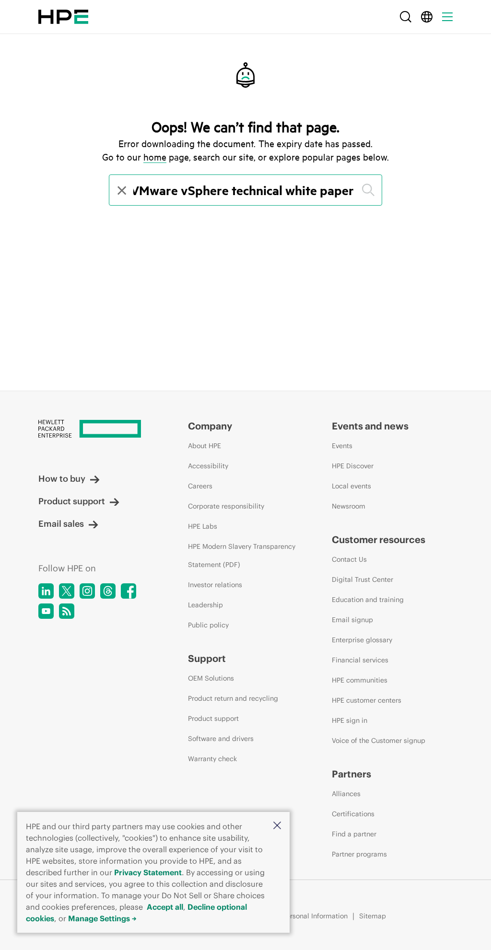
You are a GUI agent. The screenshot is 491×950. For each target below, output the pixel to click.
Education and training (368, 599)
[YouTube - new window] (46, 611)
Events (342, 445)
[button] (277, 826)
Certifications (353, 814)
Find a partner (354, 834)
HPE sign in (349, 720)
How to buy (61, 478)
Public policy (208, 625)
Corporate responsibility (226, 506)
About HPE (204, 445)
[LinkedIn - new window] (46, 591)
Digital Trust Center (362, 579)
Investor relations (215, 584)
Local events (351, 486)
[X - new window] (66, 591)
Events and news (370, 426)
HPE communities (359, 680)
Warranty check (212, 758)
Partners (351, 774)
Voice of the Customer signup (378, 740)
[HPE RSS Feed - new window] (66, 611)
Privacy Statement (148, 872)
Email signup (352, 619)
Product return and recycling (233, 698)
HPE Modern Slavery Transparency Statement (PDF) (241, 555)
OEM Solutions (211, 678)
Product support (71, 501)
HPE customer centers (366, 700)
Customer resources (378, 539)
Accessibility (208, 466)
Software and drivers (221, 738)
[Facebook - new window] (128, 591)
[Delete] (121, 190)
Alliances (346, 793)
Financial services (360, 660)
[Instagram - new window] (87, 591)
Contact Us (349, 559)
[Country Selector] (427, 17)
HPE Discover (353, 466)
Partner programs (359, 854)
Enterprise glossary (362, 640)
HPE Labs (202, 526)
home (154, 156)
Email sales (61, 523)
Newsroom (348, 506)
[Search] (405, 17)
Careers (200, 486)
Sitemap (372, 916)
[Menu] (447, 17)
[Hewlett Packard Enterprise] (63, 17)
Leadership (205, 605)
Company (210, 426)
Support (207, 658)
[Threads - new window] (108, 591)
